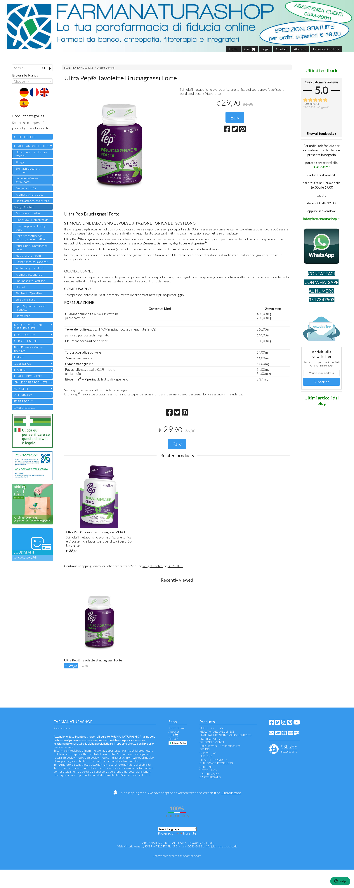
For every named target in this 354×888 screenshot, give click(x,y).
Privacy (173, 738)
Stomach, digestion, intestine (27, 170)
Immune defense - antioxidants (26, 179)
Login (266, 49)
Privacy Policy (179, 743)
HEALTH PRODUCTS (28, 376)
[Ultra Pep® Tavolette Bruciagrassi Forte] (119, 144)
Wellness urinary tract (29, 194)
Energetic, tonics (25, 188)
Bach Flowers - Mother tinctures (28, 348)
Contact (282, 49)
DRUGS (19, 357)
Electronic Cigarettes (28, 293)
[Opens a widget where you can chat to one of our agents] (340, 881)
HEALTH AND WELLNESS (78, 67)
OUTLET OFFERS (25, 137)
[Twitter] (277, 723)
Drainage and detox (27, 213)
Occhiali (20, 287)
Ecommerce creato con (177, 855)
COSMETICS (22, 363)
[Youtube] (296, 723)
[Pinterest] (289, 723)
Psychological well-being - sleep (31, 227)
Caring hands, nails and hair (31, 261)
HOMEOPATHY (24, 334)
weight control (153, 566)
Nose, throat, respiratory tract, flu (31, 153)
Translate (189, 833)
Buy (235, 117)
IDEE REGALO (23, 401)
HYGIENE (20, 369)
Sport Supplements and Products (30, 307)
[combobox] (32, 81)
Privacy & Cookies (326, 49)
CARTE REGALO (24, 407)
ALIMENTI (21, 388)
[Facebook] (271, 723)
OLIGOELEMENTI (26, 341)
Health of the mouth (28, 255)
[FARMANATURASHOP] (177, 26)
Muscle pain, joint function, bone (31, 247)
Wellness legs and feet (29, 274)
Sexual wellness (25, 299)
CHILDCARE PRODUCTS (30, 382)
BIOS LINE (175, 566)
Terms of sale (177, 728)
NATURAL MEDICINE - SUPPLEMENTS (29, 326)
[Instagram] (283, 723)
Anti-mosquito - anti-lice (30, 280)
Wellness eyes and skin (29, 268)
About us (300, 49)
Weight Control (105, 67)
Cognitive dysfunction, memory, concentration (30, 237)
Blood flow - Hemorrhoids (31, 219)
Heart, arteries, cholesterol (32, 200)
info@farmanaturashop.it (221, 846)
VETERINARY (23, 395)
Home (233, 49)
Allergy (19, 162)
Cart (247, 49)
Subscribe (321, 382)
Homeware (22, 315)
